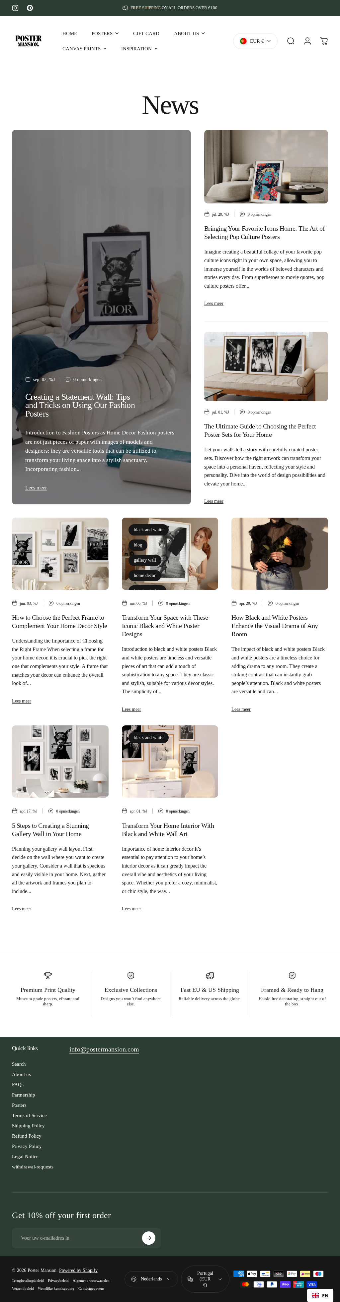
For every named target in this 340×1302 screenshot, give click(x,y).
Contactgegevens (91, 1288)
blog (138, 544)
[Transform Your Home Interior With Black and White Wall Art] (170, 761)
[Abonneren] (148, 1238)
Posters (19, 1105)
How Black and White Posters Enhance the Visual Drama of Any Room (274, 626)
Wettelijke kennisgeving (56, 1288)
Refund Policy (27, 1136)
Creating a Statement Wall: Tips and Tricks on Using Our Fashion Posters (80, 405)
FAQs (18, 1084)
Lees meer (36, 487)
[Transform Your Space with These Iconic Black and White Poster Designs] (170, 554)
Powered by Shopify (78, 1270)
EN (325, 1295)
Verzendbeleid (23, 1288)
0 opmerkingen (87, 379)
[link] (104, 1049)
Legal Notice (25, 1156)
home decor (145, 575)
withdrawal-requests (32, 1166)
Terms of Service (29, 1115)
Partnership (23, 1095)
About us (21, 1074)
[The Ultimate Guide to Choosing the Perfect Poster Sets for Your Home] (266, 366)
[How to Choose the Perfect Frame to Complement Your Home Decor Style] (60, 554)
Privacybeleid (58, 1280)
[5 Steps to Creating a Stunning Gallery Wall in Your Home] (60, 761)
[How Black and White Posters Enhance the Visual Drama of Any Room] (279, 554)
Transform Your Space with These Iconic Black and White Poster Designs (165, 626)
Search (19, 1064)
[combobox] (320, 1295)
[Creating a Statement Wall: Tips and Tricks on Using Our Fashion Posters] (101, 317)
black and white (148, 529)
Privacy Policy (27, 1146)
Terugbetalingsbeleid (28, 1280)
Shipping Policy (28, 1125)
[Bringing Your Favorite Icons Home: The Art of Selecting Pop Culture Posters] (266, 166)
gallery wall (145, 560)
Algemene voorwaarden (91, 1280)
